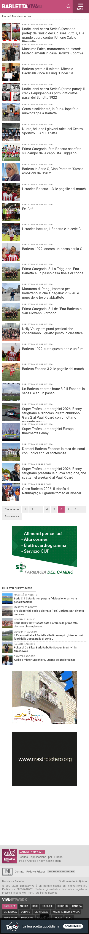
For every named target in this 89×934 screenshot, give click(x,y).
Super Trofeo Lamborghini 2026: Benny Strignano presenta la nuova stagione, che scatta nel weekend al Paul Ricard (54, 473)
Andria (24, 906)
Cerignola (10, 912)
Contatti (19, 871)
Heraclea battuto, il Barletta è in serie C (51, 229)
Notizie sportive (21, 16)
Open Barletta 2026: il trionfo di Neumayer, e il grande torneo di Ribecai (51, 491)
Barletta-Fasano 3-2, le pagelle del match (53, 369)
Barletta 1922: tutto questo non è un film (52, 349)
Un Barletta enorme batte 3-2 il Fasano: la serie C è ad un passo (53, 391)
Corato (25, 912)
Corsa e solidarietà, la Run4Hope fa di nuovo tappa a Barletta (50, 111)
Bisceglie (47, 906)
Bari (35, 906)
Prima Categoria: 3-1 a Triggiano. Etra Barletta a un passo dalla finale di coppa (52, 271)
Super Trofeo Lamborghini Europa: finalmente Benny (48, 431)
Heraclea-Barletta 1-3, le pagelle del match (54, 189)
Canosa (77, 906)
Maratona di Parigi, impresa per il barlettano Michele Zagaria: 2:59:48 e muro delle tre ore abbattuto (50, 293)
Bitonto (62, 906)
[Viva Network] (14, 900)
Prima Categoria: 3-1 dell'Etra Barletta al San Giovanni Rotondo (52, 311)
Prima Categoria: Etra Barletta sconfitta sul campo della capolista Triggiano (51, 151)
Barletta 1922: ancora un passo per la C (52, 249)
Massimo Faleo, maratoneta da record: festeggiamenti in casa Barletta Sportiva (52, 51)
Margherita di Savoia (66, 912)
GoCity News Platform (61, 871)
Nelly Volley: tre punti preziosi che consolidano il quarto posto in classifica (52, 331)
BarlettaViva (24, 6)
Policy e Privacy (35, 871)
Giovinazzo (42, 912)
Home (6, 16)
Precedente (12, 509)
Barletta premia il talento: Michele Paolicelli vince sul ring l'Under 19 (47, 71)
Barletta (9, 906)
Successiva (12, 516)
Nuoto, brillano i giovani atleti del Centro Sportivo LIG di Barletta (52, 131)
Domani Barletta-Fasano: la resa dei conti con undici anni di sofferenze (53, 451)
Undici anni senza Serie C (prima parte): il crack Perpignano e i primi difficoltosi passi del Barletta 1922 (53, 93)
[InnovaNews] (7, 874)
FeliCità (27, 209)
